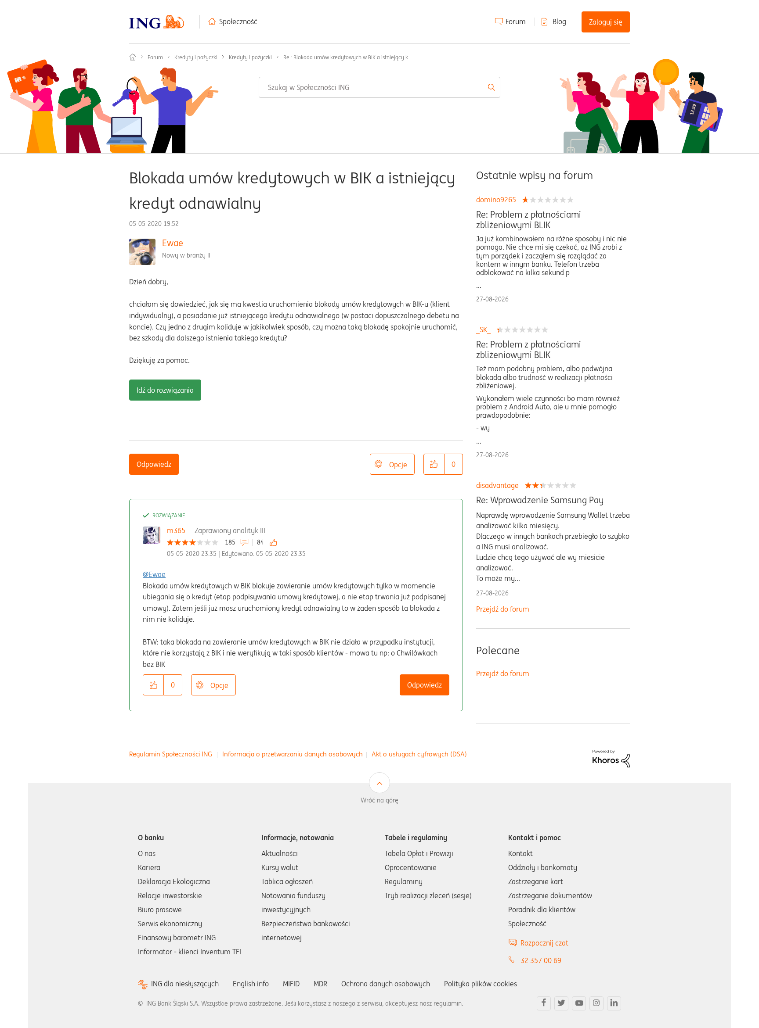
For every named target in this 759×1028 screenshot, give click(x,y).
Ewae (172, 242)
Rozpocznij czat (544, 942)
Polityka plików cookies (480, 983)
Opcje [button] (398, 464)
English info (251, 983)
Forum (516, 21)
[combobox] (379, 87)
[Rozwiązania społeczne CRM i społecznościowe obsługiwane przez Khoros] (611, 758)
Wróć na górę (379, 800)
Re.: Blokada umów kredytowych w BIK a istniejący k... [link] (347, 57)
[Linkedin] (614, 1003)
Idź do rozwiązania (165, 390)
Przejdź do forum (502, 609)
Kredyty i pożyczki (195, 57)
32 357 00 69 (540, 960)
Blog (559, 21)
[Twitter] (561, 1003)
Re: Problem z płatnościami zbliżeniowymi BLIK (528, 219)
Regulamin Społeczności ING (170, 754)
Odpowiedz (154, 464)
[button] (434, 464)
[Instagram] (596, 1003)
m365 (176, 530)
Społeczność (238, 21)
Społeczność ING (132, 57)
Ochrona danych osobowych (385, 983)
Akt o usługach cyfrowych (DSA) (419, 754)
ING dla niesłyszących (185, 984)
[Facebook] (544, 1003)
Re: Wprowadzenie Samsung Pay (540, 500)
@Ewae (154, 574)
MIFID (291, 983)
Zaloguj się (605, 22)
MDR (320, 983)
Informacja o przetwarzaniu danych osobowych (292, 754)
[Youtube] (579, 1003)
